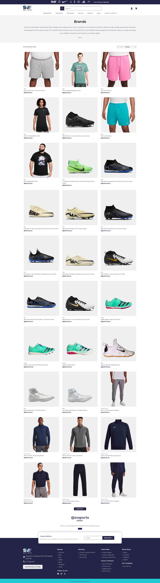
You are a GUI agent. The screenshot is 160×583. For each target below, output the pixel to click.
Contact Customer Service (87, 552)
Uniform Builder (107, 552)
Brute (60, 562)
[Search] (62, 8)
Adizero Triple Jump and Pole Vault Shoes (36, 365)
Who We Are (127, 566)
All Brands (61, 564)
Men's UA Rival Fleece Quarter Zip (111, 455)
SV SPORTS (77, 581)
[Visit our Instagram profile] (80, 529)
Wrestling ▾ (70, 13)
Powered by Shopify (84, 581)
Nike (60, 557)
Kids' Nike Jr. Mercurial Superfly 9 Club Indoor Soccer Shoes (41, 228)
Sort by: (121, 47)
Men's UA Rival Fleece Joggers (110, 410)
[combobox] (83, 8)
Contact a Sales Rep (108, 555)
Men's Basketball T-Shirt (31, 181)
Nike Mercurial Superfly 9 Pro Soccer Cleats (113, 228)
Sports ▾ (81, 13)
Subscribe (107, 538)
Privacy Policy (106, 566)
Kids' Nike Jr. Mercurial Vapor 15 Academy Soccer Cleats (40, 274)
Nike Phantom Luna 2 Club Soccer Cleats (113, 274)
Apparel (125, 559)
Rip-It (60, 555)
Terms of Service (107, 564)
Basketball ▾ (47, 13)
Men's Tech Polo (28, 501)
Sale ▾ (99, 13)
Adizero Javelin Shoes (68, 365)
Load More (79, 509)
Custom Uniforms (111, 13)
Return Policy (106, 571)
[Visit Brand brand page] (53, 2)
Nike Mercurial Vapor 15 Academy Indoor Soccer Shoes (78, 274)
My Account (83, 557)
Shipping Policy (106, 568)
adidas (60, 559)
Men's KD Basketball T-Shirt (32, 136)
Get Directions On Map (33, 567)
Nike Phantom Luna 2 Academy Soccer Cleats (75, 136)
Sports (125, 552)
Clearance (126, 557)
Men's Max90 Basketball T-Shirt (71, 90)
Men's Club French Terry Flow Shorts (34, 90)
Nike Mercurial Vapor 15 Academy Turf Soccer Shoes (39, 319)
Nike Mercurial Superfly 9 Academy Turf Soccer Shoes (116, 181)
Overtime (61, 552)
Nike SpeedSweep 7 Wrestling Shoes (35, 410)
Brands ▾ (90, 13)
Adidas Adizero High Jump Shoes (110, 319)
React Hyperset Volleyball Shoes (110, 365)
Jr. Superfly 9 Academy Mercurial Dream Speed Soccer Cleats (78, 182)
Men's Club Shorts (106, 90)
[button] (136, 8)
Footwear (126, 555)
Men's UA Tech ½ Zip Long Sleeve (34, 455)
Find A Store (83, 555)
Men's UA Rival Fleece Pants (70, 501)
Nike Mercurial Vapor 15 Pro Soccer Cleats (74, 228)
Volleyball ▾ (59, 13)
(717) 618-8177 (30, 562)
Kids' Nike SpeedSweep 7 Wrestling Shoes (74, 410)
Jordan (61, 567)
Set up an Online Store (109, 557)
